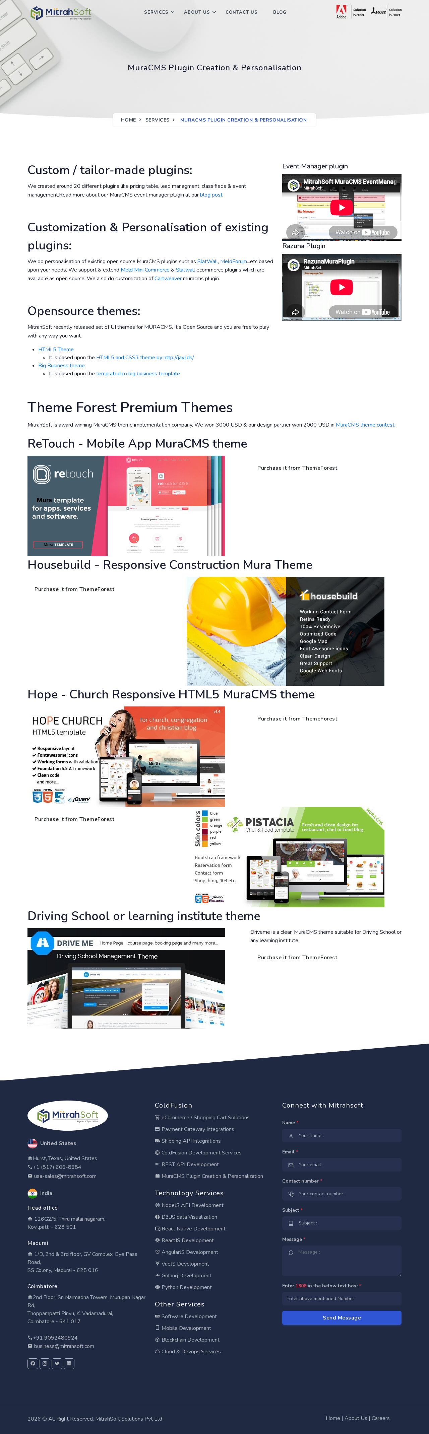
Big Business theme (61, 365)
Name (290, 1123)
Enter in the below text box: (321, 1286)
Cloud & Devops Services (190, 1351)
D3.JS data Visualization (188, 1217)
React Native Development (193, 1228)
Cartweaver (168, 278)
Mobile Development (185, 1328)
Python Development (186, 1287)
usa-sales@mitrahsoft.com (65, 1176)
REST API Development (189, 1164)
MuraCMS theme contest (365, 425)
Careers (381, 1418)
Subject (292, 1210)
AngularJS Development (189, 1252)
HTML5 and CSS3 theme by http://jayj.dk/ (145, 357)
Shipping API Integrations (190, 1141)
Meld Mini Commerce (145, 270)
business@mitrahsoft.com (63, 1346)
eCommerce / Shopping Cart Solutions (205, 1117)
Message (293, 1239)
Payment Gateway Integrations (197, 1129)
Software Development (188, 1316)
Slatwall (185, 270)
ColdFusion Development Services (201, 1152)
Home (128, 120)
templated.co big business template (138, 373)
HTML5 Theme (56, 349)
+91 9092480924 (55, 1338)
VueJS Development (184, 1264)
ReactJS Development (187, 1240)
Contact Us (242, 12)
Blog (280, 12)
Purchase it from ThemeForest (297, 468)
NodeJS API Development (192, 1205)
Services (156, 12)
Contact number (302, 1181)
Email (290, 1152)
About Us (197, 12)
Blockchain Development (190, 1340)
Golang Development (185, 1275)
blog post (211, 195)
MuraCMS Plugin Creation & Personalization (211, 1176)
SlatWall (207, 261)
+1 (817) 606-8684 (57, 1167)
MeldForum (233, 261)
